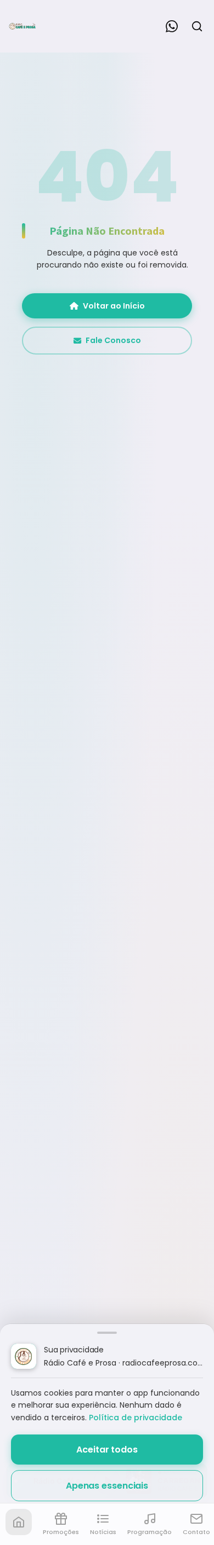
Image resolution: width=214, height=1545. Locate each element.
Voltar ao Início (114, 305)
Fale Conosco (113, 340)
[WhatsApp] (172, 26)
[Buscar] (197, 26)
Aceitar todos (107, 1449)
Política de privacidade (135, 1417)
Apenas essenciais (107, 1485)
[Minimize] (27, 1486)
